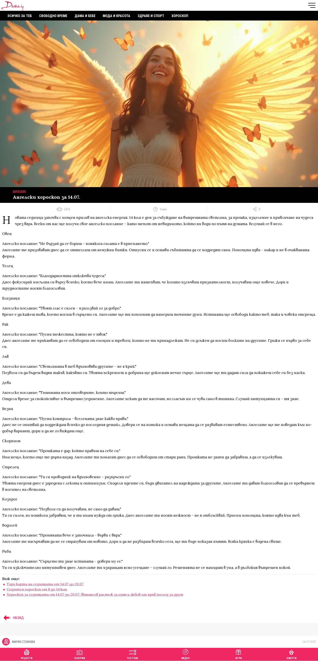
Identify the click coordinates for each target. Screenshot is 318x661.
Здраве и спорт (151, 16)
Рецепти (26, 658)
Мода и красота (116, 16)
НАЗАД (18, 617)
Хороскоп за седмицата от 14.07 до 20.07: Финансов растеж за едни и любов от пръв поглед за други (95, 594)
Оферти (291, 658)
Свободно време (53, 16)
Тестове (132, 658)
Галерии (79, 658)
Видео (185, 658)
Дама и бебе (85, 16)
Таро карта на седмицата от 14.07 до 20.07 (45, 584)
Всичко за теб (20, 16)
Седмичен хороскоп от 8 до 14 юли (37, 589)
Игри (238, 658)
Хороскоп (180, 16)
